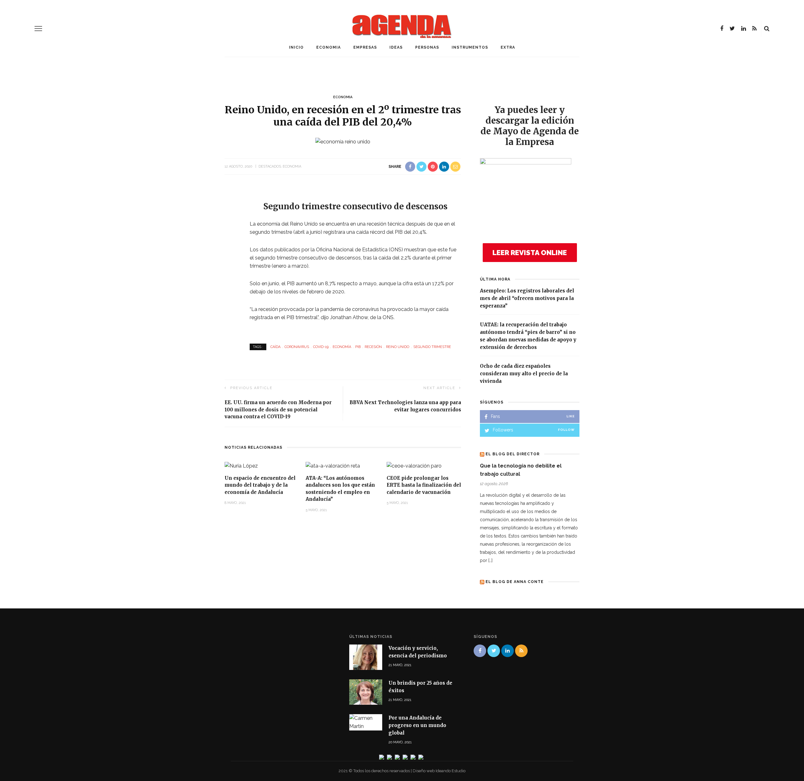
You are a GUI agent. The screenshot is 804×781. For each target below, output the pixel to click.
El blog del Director (513, 454)
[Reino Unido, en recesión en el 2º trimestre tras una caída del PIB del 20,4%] (342, 141)
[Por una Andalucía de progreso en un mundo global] (365, 722)
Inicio (296, 47)
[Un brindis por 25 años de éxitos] (365, 692)
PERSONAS (427, 47)
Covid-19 (321, 347)
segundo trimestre (432, 347)
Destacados (269, 166)
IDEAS (396, 47)
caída (275, 347)
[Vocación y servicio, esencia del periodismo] (365, 657)
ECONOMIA (328, 47)
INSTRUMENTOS (470, 47)
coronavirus (297, 347)
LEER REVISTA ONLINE (529, 253)
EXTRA (508, 47)
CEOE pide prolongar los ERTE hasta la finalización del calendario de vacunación (424, 485)
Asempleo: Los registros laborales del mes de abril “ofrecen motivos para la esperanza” (527, 298)
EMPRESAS (365, 47)
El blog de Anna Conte (515, 582)
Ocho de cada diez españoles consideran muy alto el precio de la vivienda (524, 373)
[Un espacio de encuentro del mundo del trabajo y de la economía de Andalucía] (241, 465)
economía (342, 347)
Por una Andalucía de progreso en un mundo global (417, 725)
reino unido (397, 347)
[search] (767, 28)
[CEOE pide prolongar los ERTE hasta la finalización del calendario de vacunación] (414, 465)
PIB (358, 347)
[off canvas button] (38, 28)
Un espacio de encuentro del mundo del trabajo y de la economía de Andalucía (260, 485)
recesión (373, 347)
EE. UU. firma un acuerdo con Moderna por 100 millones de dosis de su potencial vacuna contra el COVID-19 (278, 409)
